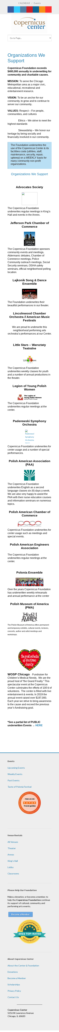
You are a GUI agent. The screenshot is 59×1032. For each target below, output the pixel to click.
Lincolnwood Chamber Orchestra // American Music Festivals (29, 317)
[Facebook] (11, 9)
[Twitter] (17, 9)
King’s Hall (13, 861)
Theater (12, 848)
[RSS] (42, 9)
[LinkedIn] (36, 9)
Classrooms (13, 873)
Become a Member (17, 978)
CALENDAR (24, 3)
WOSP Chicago (19, 674)
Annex (11, 854)
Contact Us (13, 997)
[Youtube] (48, 9)
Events (37, 3)
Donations (13, 972)
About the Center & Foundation (23, 965)
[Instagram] (23, 9)
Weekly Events (15, 774)
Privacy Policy (14, 990)
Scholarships (14, 984)
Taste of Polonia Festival (19, 786)
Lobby (11, 867)
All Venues (13, 842)
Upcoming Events (16, 767)
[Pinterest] (29, 9)
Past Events (14, 780)
